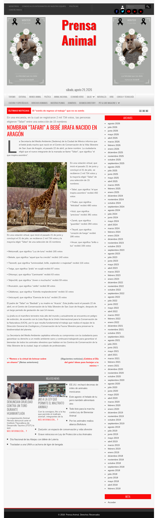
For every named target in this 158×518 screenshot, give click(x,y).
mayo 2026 (113, 134)
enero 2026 (113, 149)
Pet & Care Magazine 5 (108, 102)
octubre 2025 (114, 159)
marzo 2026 (114, 141)
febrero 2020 (114, 405)
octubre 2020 (114, 376)
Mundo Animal (35, 96)
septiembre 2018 (116, 467)
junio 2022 (113, 304)
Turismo (12, 96)
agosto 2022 (114, 297)
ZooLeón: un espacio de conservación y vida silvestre (65, 429)
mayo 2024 (113, 221)
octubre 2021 (114, 333)
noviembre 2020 (116, 373)
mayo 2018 (113, 481)
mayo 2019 (113, 438)
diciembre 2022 (115, 282)
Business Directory (87, 102)
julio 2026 (112, 127)
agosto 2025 (114, 167)
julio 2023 (112, 257)
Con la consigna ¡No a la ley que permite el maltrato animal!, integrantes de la (52, 414)
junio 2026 (113, 130)
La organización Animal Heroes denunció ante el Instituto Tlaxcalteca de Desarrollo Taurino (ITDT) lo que (20, 423)
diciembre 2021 (115, 326)
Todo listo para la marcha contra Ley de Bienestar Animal (81, 412)
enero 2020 (113, 409)
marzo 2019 (114, 445)
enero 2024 (113, 235)
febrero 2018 (114, 488)
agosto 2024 (114, 210)
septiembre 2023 (116, 250)
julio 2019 (112, 430)
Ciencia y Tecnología (125, 96)
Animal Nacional (60, 96)
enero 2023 (113, 279)
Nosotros (14, 6)
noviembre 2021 (116, 329)
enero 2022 (113, 322)
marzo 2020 (114, 402)
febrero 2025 (114, 188)
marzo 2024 (114, 228)
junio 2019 (113, 434)
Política (47, 96)
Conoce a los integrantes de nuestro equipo (44, 6)
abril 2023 (113, 268)
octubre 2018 (114, 463)
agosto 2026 (114, 123)
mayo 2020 (113, 394)
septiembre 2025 (116, 163)
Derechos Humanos (39, 102)
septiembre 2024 (116, 206)
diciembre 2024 (115, 195)
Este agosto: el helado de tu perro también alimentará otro (83, 400)
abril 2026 (113, 138)
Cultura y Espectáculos (18, 102)
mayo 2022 (113, 308)
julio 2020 (112, 387)
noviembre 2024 (116, 199)
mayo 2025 (113, 178)
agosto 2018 (114, 470)
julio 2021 (112, 344)
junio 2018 (113, 477)
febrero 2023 (114, 275)
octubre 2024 (114, 203)
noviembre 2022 (116, 286)
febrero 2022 (114, 318)
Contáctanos (15, 10)
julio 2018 (112, 474)
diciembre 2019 (115, 412)
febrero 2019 (114, 448)
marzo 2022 (114, 315)
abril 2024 (113, 224)
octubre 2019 (114, 420)
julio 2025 (112, 170)
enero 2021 (113, 365)
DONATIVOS (72, 102)
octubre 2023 (114, 246)
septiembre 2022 (116, 293)
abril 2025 (113, 181)
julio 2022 (112, 300)
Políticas (73, 6)
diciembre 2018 (115, 456)
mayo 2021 (113, 351)
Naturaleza (101, 96)
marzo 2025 (114, 185)
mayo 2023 (113, 264)
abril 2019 (113, 441)
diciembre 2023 (115, 239)
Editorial (22, 96)
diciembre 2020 (115, 369)
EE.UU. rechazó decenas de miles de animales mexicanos (83, 388)
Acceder (112, 502)
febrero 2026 (114, 145)
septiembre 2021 (116, 336)
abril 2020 (113, 398)
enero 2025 (113, 192)
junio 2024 (113, 217)
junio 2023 (113, 261)
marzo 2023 (114, 271)
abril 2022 (113, 311)
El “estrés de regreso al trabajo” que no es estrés (58, 110)
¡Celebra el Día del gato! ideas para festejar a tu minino (81, 362)
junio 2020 (113, 391)
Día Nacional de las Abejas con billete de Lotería (34, 439)
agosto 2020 (114, 383)
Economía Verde (77, 96)
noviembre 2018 (116, 459)
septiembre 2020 (116, 380)
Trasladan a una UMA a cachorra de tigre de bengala (36, 444)
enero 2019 (113, 452)
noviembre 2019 (116, 416)
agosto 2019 (114, 427)
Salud (89, 96)
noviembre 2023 (116, 243)
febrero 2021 (114, 362)
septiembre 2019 (116, 423)
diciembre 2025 (115, 152)
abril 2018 (113, 485)
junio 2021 (113, 347)
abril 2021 (113, 354)
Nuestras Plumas (58, 102)
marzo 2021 (114, 358)
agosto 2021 (114, 340)
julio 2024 (112, 214)
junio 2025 (113, 174)
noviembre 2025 (116, 156)
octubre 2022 (114, 289)
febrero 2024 (114, 232)
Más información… (16, 431)
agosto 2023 (114, 253)
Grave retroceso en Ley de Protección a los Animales (65, 434)
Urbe (112, 96)
